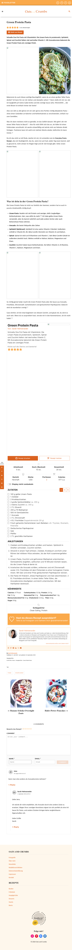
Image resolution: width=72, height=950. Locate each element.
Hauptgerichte (10, 658)
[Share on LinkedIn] (2, 475)
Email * (38, 759)
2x (64, 490)
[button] (8, 27)
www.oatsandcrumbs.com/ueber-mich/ (57, 643)
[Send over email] (2, 483)
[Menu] (2, 11)
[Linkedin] (16, 648)
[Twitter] (18, 648)
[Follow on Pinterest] (61, 2)
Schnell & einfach (19, 672)
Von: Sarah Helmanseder (18, 329)
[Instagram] (8, 648)
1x (61, 490)
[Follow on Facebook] (65, 2)
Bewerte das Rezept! (14, 729)
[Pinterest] (13, 648)
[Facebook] (11, 648)
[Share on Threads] (2, 487)
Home (13, 660)
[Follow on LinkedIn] (69, 2)
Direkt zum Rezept (16, 32)
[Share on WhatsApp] (2, 479)
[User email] (21, 648)
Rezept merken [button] (56, 458)
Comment (11, 733)
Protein (9, 672)
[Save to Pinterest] (2, 467)
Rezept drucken (24, 458)
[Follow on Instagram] (57, 2)
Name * (12, 759)
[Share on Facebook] (2, 471)
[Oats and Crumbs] (36, 11)
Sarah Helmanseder (12, 653)
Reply (12, 785)
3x (68, 490)
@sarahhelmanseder (59, 620)
